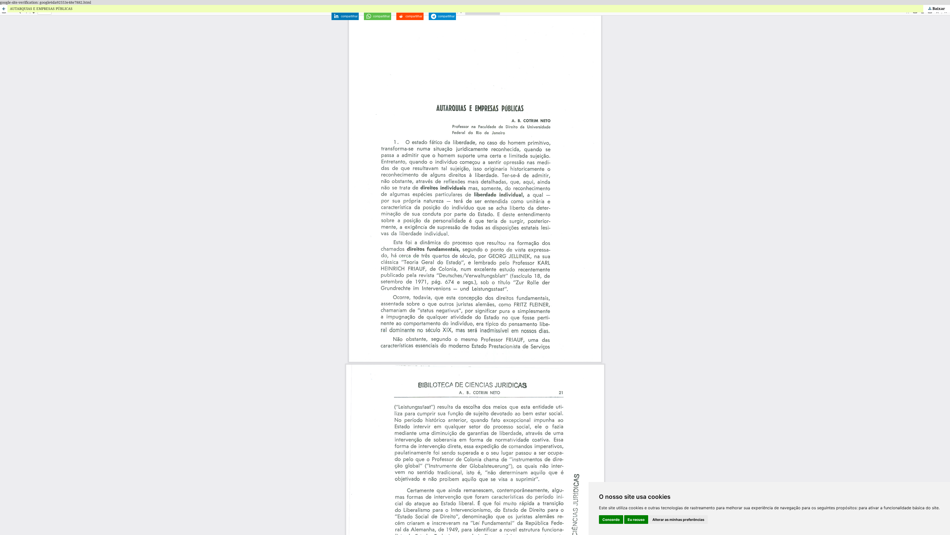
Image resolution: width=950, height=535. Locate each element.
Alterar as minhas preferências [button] (678, 519)
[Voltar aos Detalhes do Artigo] (3, 8)
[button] (345, 16)
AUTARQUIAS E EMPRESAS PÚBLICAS (41, 8)
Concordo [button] (611, 519)
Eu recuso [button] (636, 519)
